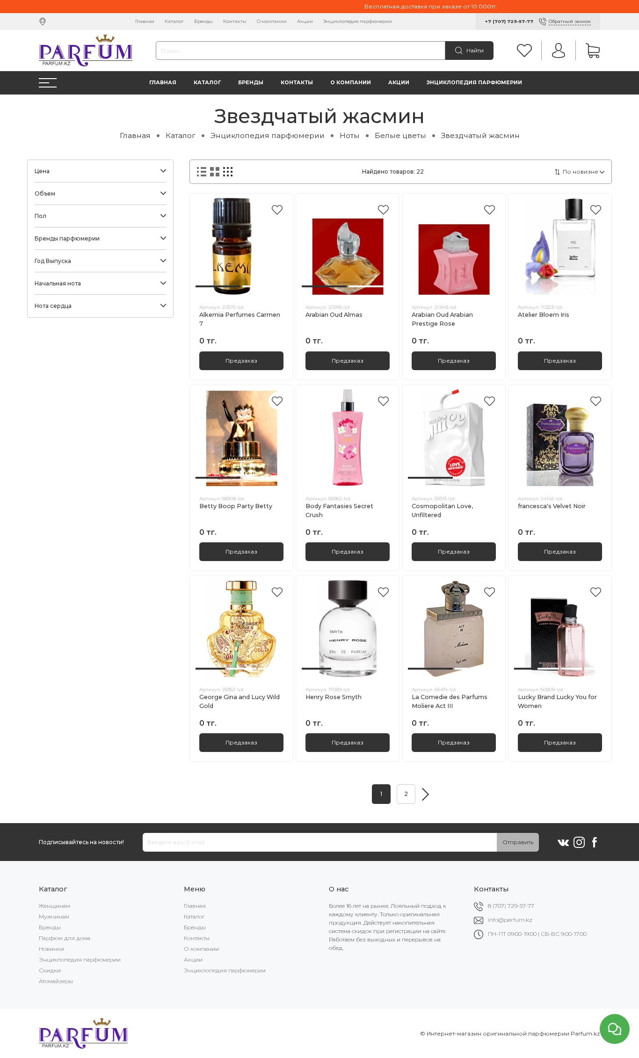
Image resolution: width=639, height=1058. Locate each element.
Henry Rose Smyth (333, 696)
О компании (272, 21)
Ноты (350, 135)
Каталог (174, 21)
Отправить (517, 842)
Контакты (235, 21)
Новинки (51, 948)
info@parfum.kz (510, 919)
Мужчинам (54, 916)
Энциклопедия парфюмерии (357, 21)
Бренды (203, 21)
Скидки (50, 970)
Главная (144, 21)
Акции (305, 21)
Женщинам (54, 905)
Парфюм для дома (64, 937)
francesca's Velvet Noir (552, 506)
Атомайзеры (56, 981)
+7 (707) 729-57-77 (509, 21)
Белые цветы (400, 135)
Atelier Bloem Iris (543, 314)
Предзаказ (241, 360)
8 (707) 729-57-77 (511, 905)
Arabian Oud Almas (334, 314)
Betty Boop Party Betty (235, 506)
